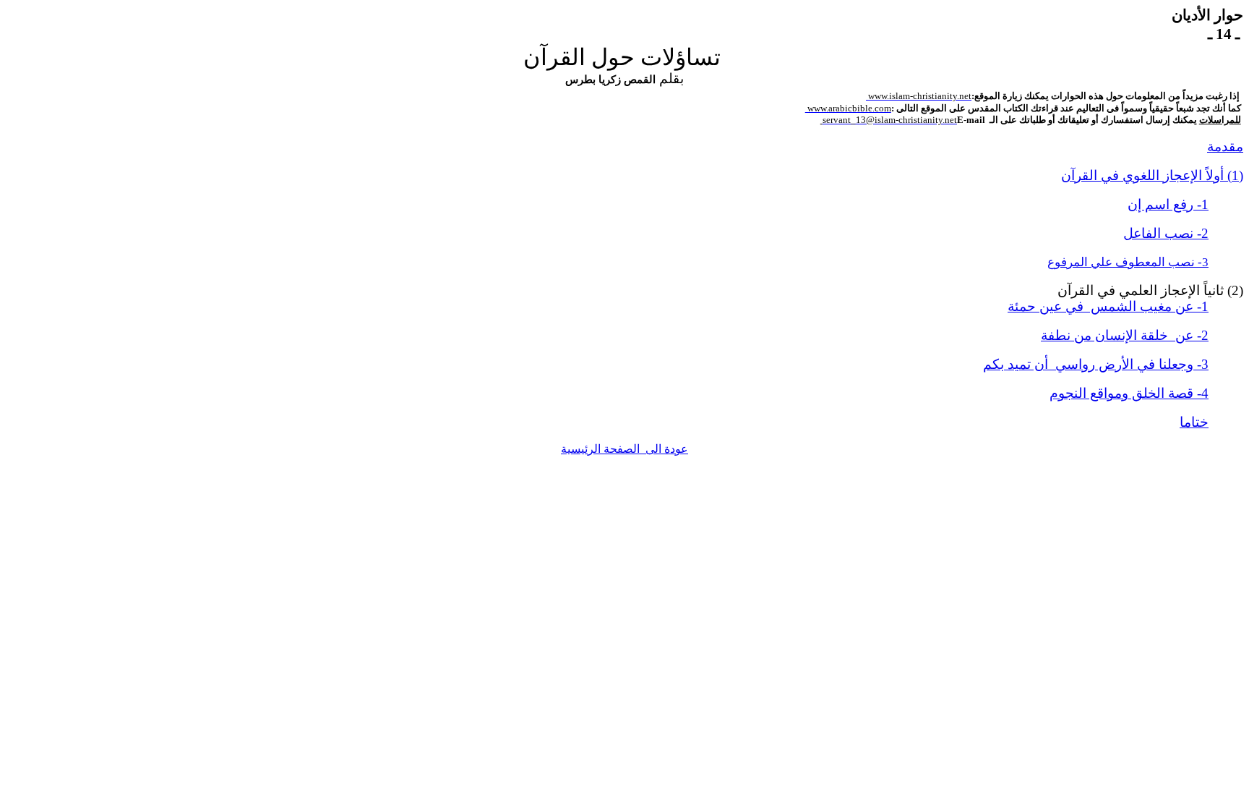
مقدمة (1225, 146)
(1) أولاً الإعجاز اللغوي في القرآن (1152, 175)
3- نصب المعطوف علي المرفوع (1128, 262)
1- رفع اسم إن (1168, 204)
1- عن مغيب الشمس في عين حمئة (1108, 306)
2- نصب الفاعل (1166, 233)
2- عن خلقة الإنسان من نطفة (1125, 335)
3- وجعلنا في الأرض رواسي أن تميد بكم (1096, 364)
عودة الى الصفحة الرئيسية (624, 449)
